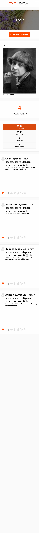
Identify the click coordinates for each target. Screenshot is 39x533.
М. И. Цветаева (8, 94)
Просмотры (19, 147)
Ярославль (26, 213)
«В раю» (26, 161)
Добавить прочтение (20, 34)
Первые (19, 134)
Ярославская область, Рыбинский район (21, 305)
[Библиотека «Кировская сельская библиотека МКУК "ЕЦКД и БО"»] (27, 255)
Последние (19, 128)
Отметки (19, 140)
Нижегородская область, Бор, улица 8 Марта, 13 (20, 168)
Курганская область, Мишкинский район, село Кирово (20, 259)
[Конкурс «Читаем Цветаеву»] (26, 165)
